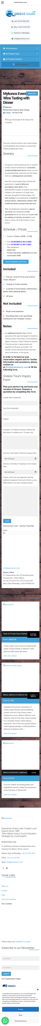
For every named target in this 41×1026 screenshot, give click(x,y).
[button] (38, 990)
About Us (5, 886)
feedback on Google (22, 942)
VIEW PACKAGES (21, 64)
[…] (23, 729)
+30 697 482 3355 (28, 853)
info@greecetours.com (17, 367)
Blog (3, 895)
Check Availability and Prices (15, 262)
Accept (20, 1009)
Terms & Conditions (9, 899)
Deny (20, 1015)
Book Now (32, 94)
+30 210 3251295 (13, 858)
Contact (4, 891)
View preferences (20, 1021)
